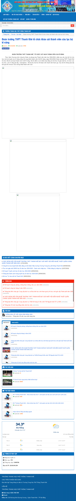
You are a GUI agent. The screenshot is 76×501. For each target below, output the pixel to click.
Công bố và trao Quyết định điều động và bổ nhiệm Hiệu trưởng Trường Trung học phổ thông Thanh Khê (33, 266)
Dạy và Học (56, 14)
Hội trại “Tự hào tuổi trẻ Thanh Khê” (13, 276)
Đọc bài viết (5, 48)
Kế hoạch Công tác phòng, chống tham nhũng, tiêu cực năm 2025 (23, 285)
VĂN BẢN (7, 311)
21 (20, 373)
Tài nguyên (35, 14)
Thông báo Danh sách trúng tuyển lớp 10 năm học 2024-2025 (20, 273)
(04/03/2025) (29, 288)
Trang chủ (6, 34)
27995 (24, 45)
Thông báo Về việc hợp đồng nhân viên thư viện (18, 305)
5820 (21, 405)
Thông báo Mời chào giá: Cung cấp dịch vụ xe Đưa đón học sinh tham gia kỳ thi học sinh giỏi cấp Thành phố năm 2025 (38, 291)
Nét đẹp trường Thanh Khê (11, 19)
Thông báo (8, 281)
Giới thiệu (6, 14)
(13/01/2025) (36, 305)
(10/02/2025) (6, 293)
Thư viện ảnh (9, 367)
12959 (21, 413)
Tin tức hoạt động (17, 14)
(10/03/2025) (46, 284)
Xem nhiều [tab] (15, 322)
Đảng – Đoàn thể (46, 14)
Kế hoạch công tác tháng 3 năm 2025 (15, 288)
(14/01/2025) (64, 301)
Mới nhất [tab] (6, 322)
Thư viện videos (10, 391)
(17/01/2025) (29, 298)
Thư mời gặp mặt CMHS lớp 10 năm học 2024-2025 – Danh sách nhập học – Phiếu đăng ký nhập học (32, 268)
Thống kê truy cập (11, 454)
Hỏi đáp (22, 19)
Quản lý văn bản (31, 19)
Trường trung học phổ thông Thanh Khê (18, 31)
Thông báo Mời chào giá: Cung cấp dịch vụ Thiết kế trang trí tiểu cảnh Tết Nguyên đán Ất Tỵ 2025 (32, 302)
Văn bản (27, 14)
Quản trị (5, 45)
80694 (21, 381)
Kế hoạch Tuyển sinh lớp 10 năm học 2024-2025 (17, 271)
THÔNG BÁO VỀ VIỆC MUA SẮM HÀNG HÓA (18, 314)
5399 (21, 396)
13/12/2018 (12, 45)
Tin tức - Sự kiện (16, 34)
